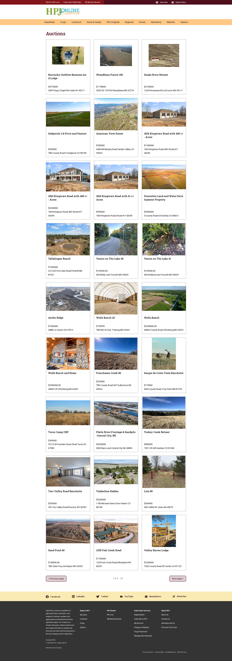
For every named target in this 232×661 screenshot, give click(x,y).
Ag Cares (83, 615)
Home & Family (94, 22)
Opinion (184, 22)
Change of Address (141, 627)
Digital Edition (139, 615)
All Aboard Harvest (92, 2)
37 (122, 578)
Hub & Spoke (57, 648)
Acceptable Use (170, 652)
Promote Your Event (169, 627)
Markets (171, 22)
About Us (164, 615)
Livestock (76, 22)
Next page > (177, 578)
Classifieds (49, 22)
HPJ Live (110, 615)
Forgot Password (140, 632)
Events (142, 22)
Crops (63, 22)
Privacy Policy (159, 652)
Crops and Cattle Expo (72, 2)
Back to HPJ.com (53, 2)
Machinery (156, 22)
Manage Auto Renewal (143, 636)
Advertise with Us (168, 623)
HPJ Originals (113, 22)
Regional (129, 22)
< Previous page (56, 578)
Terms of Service (148, 652)
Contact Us (165, 619)
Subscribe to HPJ (140, 619)
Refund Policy (181, 652)
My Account (138, 623)
